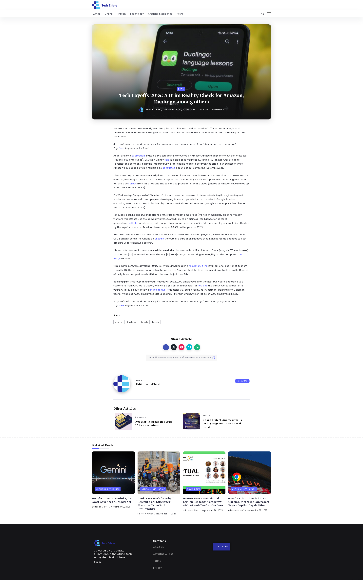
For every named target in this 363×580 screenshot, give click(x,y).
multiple (132, 223)
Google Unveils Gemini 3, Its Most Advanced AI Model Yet (111, 500)
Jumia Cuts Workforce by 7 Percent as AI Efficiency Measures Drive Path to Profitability (156, 504)
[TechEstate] (104, 542)
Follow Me (242, 381)
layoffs (155, 322)
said (166, 159)
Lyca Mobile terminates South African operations (154, 423)
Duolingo (132, 322)
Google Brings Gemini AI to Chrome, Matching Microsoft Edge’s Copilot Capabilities (248, 502)
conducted (168, 168)
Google (144, 322)
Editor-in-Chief (153, 110)
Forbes (132, 183)
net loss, (203, 285)
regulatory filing (198, 266)
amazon (119, 322)
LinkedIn (159, 238)
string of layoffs (159, 289)
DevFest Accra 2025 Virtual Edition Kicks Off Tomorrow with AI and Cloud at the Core (203, 502)
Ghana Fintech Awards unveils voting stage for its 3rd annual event (222, 424)
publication (138, 155)
